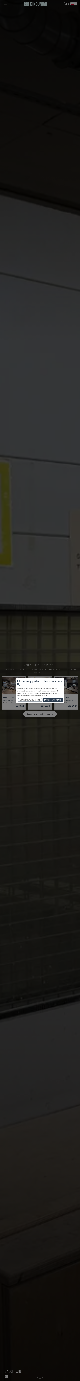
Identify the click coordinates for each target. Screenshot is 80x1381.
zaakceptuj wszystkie (52, 700)
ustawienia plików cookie (30, 700)
